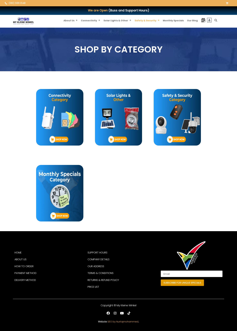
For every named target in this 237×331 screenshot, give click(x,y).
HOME (18, 252)
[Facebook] (108, 313)
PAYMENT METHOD (25, 273)
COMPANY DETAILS (98, 259)
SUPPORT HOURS (97, 252)
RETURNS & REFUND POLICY (103, 280)
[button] (216, 20)
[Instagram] (115, 313)
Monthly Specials (173, 20)
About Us (69, 20)
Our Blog (192, 20)
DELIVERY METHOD (25, 280)
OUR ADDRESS (96, 266)
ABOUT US (20, 259)
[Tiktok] (129, 313)
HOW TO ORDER (24, 266)
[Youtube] (122, 313)
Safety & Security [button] (145, 20)
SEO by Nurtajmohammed (123, 321)
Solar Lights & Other (116, 20)
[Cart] (227, 3)
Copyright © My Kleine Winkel (118, 305)
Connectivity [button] (89, 20)
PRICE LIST (93, 287)
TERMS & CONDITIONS (101, 273)
